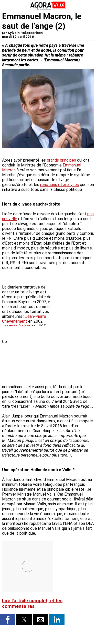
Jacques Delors (16, 326)
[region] (55, 356)
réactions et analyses (59, 184)
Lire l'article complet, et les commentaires (32, 603)
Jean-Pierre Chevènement (24, 319)
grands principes (61, 160)
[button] (7, 619)
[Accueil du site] (48, 8)
